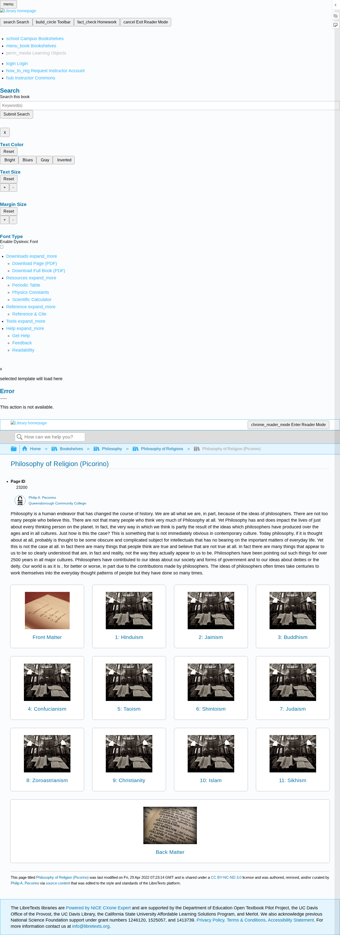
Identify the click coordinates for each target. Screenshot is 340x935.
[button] (22, 342)
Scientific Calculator (32, 299)
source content (58, 883)
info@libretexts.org (90, 926)
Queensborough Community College (57, 503)
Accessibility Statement (291, 920)
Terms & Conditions (246, 920)
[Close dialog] (3, 398)
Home (35, 449)
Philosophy (112, 449)
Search (20, 437)
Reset (8, 151)
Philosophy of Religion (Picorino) (62, 877)
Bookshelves (71, 449)
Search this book (15, 97)
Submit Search (16, 114)
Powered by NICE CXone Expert (99, 907)
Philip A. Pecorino (42, 497)
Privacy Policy (210, 920)
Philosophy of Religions (162, 449)
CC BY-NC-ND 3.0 (226, 877)
